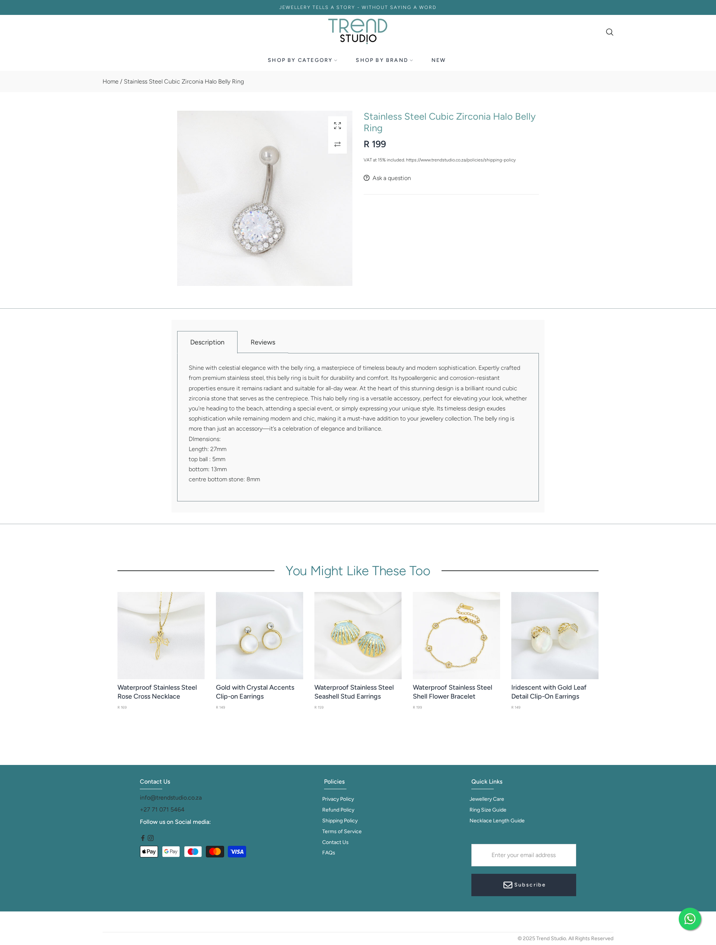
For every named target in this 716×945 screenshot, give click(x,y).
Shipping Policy (340, 821)
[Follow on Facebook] (143, 838)
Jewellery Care (487, 799)
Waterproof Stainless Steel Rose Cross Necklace (157, 691)
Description (207, 342)
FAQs (328, 853)
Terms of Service (342, 831)
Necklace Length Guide (497, 821)
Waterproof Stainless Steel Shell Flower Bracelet (452, 691)
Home (111, 81)
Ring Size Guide (488, 810)
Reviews (263, 342)
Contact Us (335, 842)
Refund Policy (338, 810)
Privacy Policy (338, 799)
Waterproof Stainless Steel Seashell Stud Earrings (354, 691)
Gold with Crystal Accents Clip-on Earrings (255, 691)
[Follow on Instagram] (151, 838)
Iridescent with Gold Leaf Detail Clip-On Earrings (549, 691)
